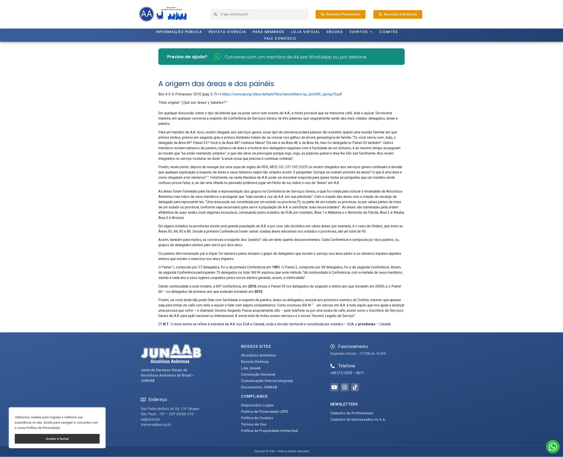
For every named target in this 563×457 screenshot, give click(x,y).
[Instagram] (345, 387)
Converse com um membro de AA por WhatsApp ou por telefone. (296, 57)
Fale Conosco (280, 38)
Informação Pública (179, 31)
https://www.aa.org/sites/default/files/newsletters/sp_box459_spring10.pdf (282, 94)
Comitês (388, 31)
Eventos (359, 31)
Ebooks (335, 31)
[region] (57, 427)
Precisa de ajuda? (187, 57)
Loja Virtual (305, 31)
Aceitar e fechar (57, 439)
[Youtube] (334, 387)
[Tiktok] (355, 387)
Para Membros (269, 31)
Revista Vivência (227, 31)
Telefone (346, 365)
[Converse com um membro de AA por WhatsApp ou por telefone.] (217, 56)
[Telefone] (332, 366)
